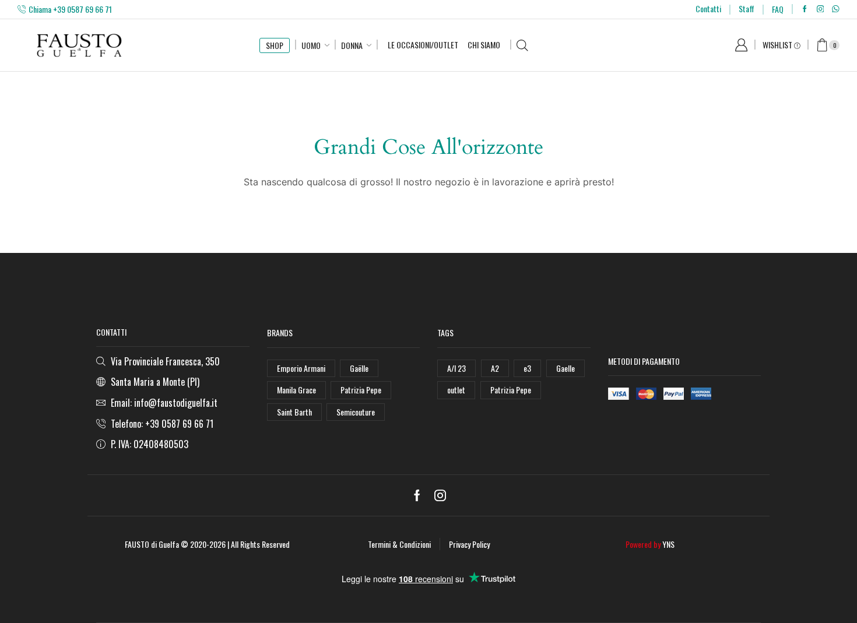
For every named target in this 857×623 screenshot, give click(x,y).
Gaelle (565, 368)
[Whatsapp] (836, 9)
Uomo (311, 45)
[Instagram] (820, 9)
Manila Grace (296, 389)
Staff (746, 8)
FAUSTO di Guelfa (152, 544)
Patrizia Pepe (360, 389)
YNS (668, 544)
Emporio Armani (301, 368)
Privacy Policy (469, 544)
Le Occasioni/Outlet (423, 44)
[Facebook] (805, 9)
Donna (352, 45)
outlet (456, 389)
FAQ (778, 9)
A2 (495, 368)
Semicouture (355, 412)
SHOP (274, 45)
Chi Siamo (484, 44)
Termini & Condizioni (399, 544)
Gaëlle (359, 368)
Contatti (708, 8)
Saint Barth (294, 412)
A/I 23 (456, 368)
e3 (527, 368)
